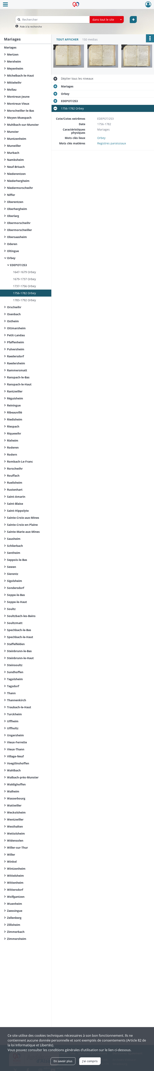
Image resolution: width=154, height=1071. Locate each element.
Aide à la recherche (31, 26)
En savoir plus (63, 1061)
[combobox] (107, 19)
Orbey (101, 138)
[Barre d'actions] (150, 38)
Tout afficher (67, 39)
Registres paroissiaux (111, 143)
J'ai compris (90, 1061)
